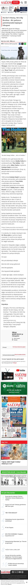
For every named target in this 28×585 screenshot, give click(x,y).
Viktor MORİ (17, 334)
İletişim (15, 340)
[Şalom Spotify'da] (14, 388)
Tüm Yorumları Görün (20, 354)
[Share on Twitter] (22, 44)
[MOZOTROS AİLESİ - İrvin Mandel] (14, 480)
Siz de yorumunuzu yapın (19, 346)
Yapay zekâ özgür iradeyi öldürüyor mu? (11, 463)
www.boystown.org (9, 320)
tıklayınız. (10, 584)
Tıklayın (15, 362)
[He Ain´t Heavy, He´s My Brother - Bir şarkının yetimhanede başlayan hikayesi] (14, 53)
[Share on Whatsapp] (25, 44)
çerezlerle (19, 583)
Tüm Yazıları (17, 338)
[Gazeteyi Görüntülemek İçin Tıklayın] (14, 417)
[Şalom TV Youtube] (14, 374)
